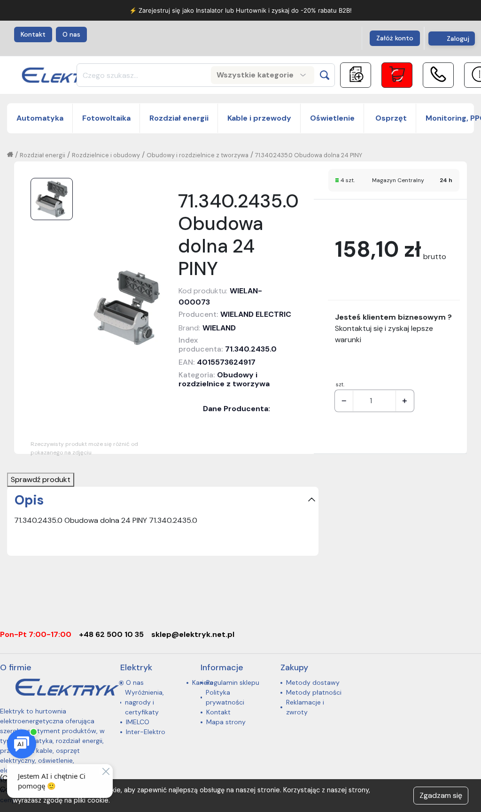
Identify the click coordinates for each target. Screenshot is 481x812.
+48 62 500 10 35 (111, 634)
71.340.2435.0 (251, 349)
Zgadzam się (440, 795)
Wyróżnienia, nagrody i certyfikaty (144, 702)
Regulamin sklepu (232, 682)
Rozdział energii (42, 155)
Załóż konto (394, 38)
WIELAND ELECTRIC (255, 314)
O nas (71, 34)
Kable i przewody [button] (259, 118)
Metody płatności (313, 692)
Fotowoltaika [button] (106, 118)
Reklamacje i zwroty (305, 707)
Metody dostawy (313, 682)
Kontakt (33, 34)
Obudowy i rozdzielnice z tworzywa (197, 155)
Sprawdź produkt (40, 479)
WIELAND (219, 328)
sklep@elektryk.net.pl (192, 634)
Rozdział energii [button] (179, 118)
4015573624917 (226, 362)
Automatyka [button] (39, 118)
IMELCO (137, 722)
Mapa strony (226, 722)
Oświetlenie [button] (332, 118)
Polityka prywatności (225, 697)
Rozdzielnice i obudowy (106, 155)
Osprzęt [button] (390, 118)
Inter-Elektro (145, 732)
